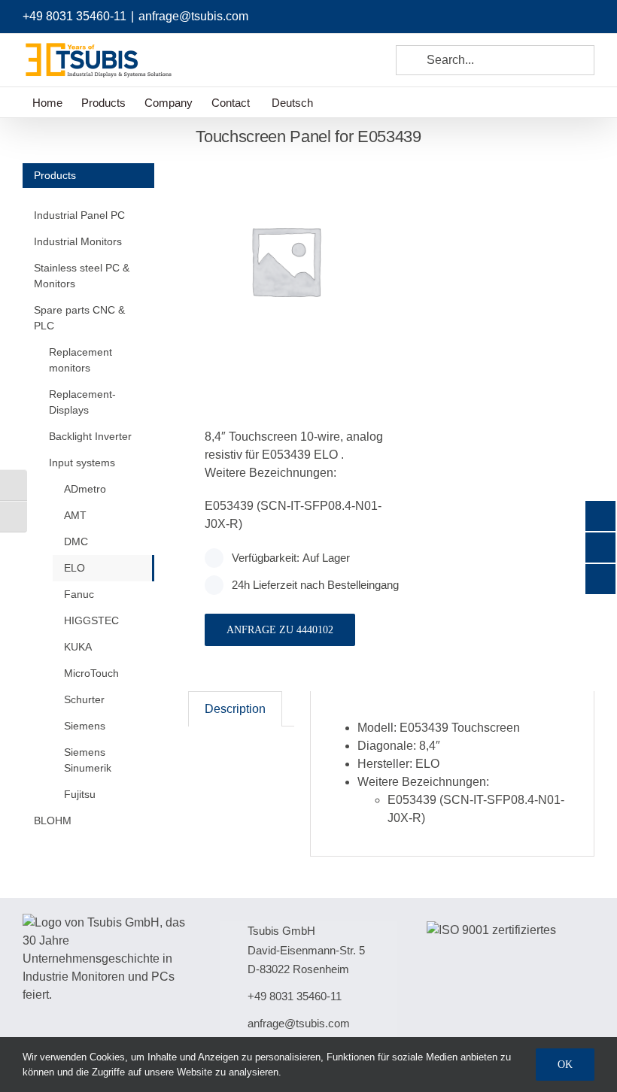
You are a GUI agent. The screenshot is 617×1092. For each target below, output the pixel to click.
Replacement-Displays (82, 402)
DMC (76, 541)
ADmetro (85, 489)
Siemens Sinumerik (87, 760)
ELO (74, 568)
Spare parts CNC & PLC (79, 318)
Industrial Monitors (78, 241)
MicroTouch (91, 673)
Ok (565, 1064)
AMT (75, 515)
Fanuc (79, 594)
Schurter (84, 699)
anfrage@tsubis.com (193, 16)
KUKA (78, 647)
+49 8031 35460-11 (74, 16)
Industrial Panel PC (79, 215)
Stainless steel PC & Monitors (81, 276)
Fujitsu (80, 794)
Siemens (84, 726)
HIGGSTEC (91, 620)
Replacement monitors (80, 360)
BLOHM (52, 820)
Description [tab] (235, 708)
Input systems (82, 463)
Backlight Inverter (90, 436)
